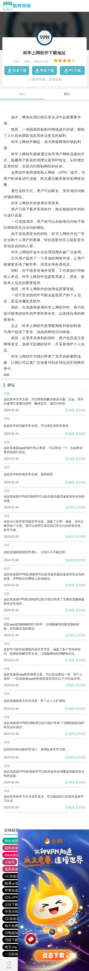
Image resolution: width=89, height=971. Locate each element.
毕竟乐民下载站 (16, 911)
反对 (79, 410)
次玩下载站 (13, 904)
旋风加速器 (13, 869)
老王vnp (11, 947)
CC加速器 (12, 876)
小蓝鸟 (10, 862)
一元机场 (11, 954)
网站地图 (11, 841)
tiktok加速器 (14, 855)
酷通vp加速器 (15, 883)
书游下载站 (13, 940)
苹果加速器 (13, 890)
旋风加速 (11, 848)
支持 (68, 410)
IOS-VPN (11, 897)
